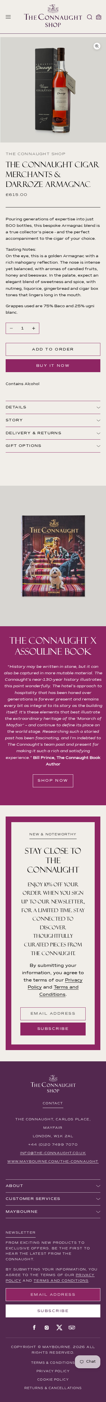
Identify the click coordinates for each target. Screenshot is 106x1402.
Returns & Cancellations (53, 1388)
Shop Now (53, 781)
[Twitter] (59, 1327)
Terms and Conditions (61, 1281)
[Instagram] (47, 1327)
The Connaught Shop (36, 154)
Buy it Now (53, 366)
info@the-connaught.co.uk (53, 1153)
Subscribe (53, 1029)
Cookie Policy (52, 1379)
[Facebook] (34, 1327)
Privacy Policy (52, 1371)
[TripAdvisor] (71, 1327)
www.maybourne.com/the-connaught (52, 1161)
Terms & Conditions (53, 1362)
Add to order (53, 349)
